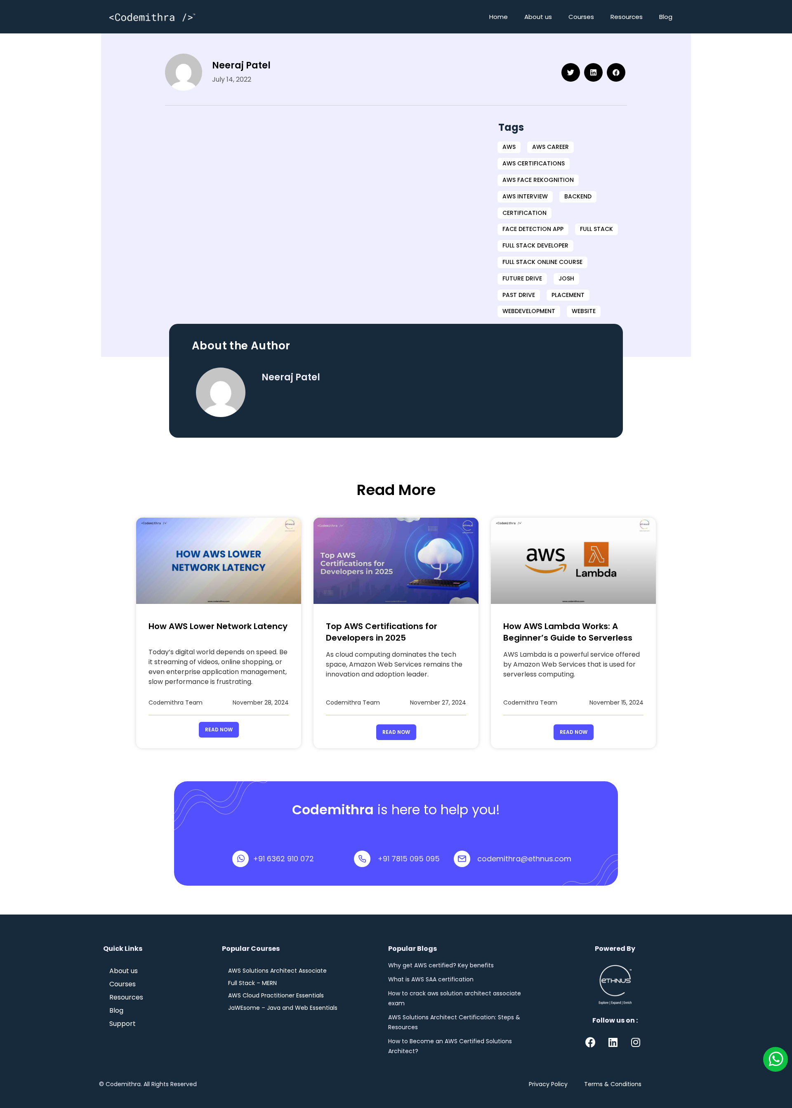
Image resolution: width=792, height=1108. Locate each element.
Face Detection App (532, 229)
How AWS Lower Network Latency (218, 626)
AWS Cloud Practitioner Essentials (276, 995)
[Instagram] (635, 1042)
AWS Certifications (533, 163)
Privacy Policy (548, 1084)
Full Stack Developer (535, 245)
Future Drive (522, 278)
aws (509, 147)
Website (584, 311)
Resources (626, 16)
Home (498, 16)
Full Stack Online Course (542, 262)
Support (122, 1023)
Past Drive (518, 295)
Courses (581, 16)
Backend (578, 196)
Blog (665, 16)
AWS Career (550, 147)
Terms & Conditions (612, 1084)
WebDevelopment (528, 311)
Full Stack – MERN (252, 983)
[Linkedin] (613, 1042)
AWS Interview (525, 196)
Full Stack (596, 229)
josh (566, 278)
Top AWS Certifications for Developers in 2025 (381, 632)
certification (524, 213)
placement (568, 295)
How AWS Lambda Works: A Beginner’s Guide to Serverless (567, 632)
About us (538, 16)
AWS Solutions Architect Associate (277, 971)
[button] (570, 72)
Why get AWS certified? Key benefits (441, 965)
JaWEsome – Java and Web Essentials (282, 1008)
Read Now (219, 729)
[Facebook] (590, 1042)
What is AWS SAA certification (431, 979)
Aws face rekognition (538, 180)
